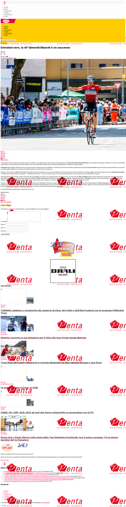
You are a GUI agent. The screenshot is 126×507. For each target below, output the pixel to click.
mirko (4, 56)
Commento (4, 221)
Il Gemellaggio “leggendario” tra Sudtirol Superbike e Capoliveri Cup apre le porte (28, 473)
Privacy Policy (5, 460)
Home (6, 7)
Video (6, 16)
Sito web (3, 231)
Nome (3, 224)
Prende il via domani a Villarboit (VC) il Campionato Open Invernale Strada (25, 474)
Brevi (6, 9)
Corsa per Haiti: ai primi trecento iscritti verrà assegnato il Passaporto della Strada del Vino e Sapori (33, 479)
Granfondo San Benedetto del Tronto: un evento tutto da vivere (22, 481)
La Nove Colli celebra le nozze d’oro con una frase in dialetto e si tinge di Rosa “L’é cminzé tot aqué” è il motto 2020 (37, 476)
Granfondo (8, 11)
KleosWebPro (46, 502)
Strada (6, 12)
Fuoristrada (8, 14)
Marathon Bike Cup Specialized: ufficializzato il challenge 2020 (22, 471)
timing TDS (30, 189)
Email (3, 227)
